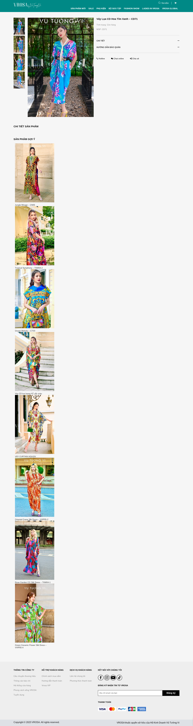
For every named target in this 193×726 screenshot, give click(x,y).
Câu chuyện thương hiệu (25, 676)
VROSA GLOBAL (170, 8)
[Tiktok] (119, 680)
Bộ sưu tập (115, 8)
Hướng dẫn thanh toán (52, 681)
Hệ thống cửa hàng (22, 685)
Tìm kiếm (165, 3)
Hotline (101, 58)
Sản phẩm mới (78, 8)
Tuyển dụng (19, 695)
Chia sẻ (135, 58)
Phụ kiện (101, 8)
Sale (91, 8)
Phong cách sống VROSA (25, 690)
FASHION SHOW (131, 8)
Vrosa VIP (46, 685)
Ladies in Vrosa (150, 8)
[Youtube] (113, 680)
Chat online (118, 58)
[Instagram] (107, 680)
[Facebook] (101, 680)
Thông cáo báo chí (22, 681)
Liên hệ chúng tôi (77, 676)
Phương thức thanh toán (81, 681)
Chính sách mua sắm (51, 676)
